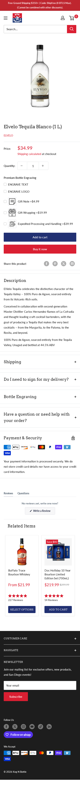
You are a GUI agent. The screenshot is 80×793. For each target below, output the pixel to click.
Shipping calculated (29, 154)
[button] (22, 598)
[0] (72, 18)
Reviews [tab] (8, 494)
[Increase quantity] (43, 166)
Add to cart (40, 237)
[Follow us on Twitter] (15, 726)
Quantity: (9, 165)
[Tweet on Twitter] (64, 263)
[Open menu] (6, 18)
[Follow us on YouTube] (32, 726)
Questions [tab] (23, 494)
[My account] (63, 18)
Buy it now (40, 249)
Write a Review (44, 512)
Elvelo (8, 135)
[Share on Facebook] (47, 263)
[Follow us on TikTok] (41, 726)
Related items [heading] (21, 526)
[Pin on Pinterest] (55, 263)
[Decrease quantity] (22, 166)
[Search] (71, 29)
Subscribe (15, 696)
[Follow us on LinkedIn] (50, 726)
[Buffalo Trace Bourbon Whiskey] (22, 552)
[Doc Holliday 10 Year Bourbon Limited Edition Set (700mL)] (58, 552)
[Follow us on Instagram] (24, 726)
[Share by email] (73, 263)
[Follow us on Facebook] (7, 726)
